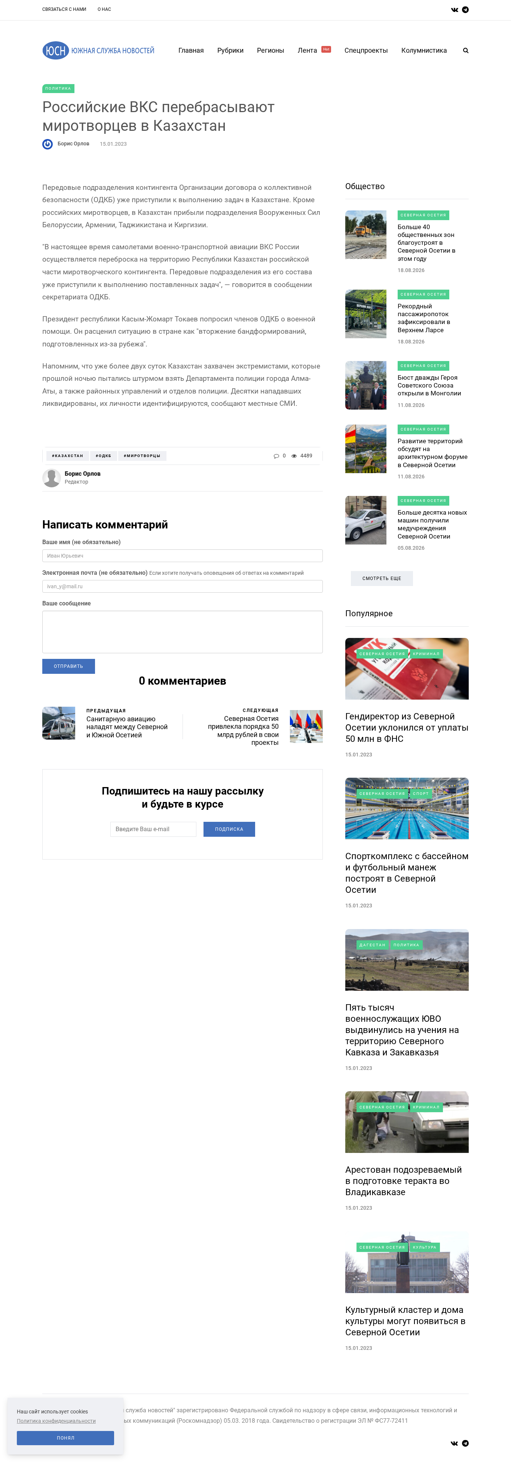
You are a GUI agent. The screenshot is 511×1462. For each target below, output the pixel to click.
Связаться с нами (64, 9)
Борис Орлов (73, 143)
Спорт (421, 794)
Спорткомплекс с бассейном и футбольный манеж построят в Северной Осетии (407, 873)
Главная (191, 50)
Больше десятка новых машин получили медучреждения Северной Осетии (432, 524)
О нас (104, 9)
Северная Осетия (423, 215)
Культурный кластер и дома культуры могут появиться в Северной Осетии (405, 1321)
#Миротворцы (142, 456)
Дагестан (372, 945)
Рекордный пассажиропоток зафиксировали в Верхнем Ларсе (424, 318)
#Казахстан (67, 456)
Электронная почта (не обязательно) (95, 572)
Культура (425, 1247)
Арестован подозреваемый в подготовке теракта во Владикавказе (403, 1181)
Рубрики (230, 50)
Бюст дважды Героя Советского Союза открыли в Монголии (429, 385)
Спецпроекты (366, 50)
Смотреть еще (381, 578)
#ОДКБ (103, 456)
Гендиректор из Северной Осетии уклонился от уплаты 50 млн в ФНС (407, 727)
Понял (65, 1438)
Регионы (270, 50)
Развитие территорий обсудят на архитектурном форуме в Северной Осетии (433, 453)
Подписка (229, 829)
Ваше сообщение (66, 603)
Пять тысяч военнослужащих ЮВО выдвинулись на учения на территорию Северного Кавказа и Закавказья (402, 1030)
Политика (58, 88)
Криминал (426, 654)
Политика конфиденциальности (56, 1421)
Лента (313, 50)
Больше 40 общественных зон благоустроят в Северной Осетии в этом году (427, 242)
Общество (365, 186)
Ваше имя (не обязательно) (81, 542)
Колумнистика (424, 50)
